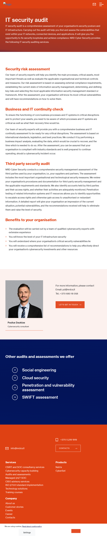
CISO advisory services (17, 481)
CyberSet (60, 470)
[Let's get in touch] (94, 4)
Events (9, 510)
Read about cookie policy (32, 526)
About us (10, 503)
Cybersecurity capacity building (21, 470)
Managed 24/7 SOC (15, 477)
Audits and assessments (18, 474)
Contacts (10, 517)
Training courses (14, 492)
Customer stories (14, 506)
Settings (27, 532)
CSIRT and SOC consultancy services (24, 467)
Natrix (59, 467)
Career (9, 514)
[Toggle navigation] (101, 4)
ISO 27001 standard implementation (24, 485)
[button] (70, 304)
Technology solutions (16, 488)
